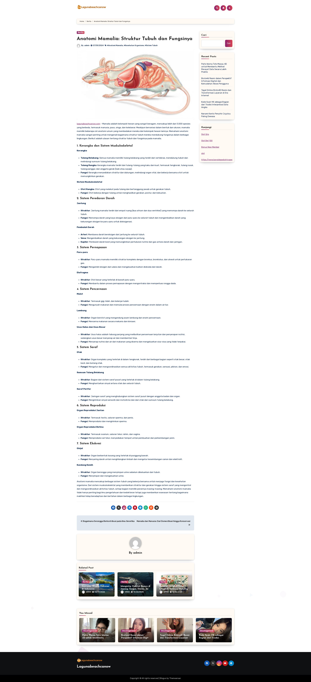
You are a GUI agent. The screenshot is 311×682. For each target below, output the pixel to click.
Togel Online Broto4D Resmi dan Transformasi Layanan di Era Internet (216, 93)
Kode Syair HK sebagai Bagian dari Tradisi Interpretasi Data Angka (215, 104)
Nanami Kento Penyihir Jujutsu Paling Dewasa (216, 115)
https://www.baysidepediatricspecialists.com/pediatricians (228, 160)
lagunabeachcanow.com (88, 124)
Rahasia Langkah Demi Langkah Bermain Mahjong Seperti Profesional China (173, 589)
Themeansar (175, 678)
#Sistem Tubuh (151, 45)
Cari (204, 35)
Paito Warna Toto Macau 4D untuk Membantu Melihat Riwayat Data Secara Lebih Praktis (214, 68)
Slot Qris (205, 134)
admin (87, 45)
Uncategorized (90, 631)
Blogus (163, 678)
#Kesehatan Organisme (134, 45)
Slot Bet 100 (206, 141)
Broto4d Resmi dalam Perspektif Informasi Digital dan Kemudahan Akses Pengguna (216, 81)
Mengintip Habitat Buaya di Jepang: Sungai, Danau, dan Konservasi (135, 589)
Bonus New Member (210, 147)
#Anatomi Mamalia (115, 45)
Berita (80, 32)
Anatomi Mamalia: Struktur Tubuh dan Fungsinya (134, 38)
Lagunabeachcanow (94, 667)
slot (203, 153)
